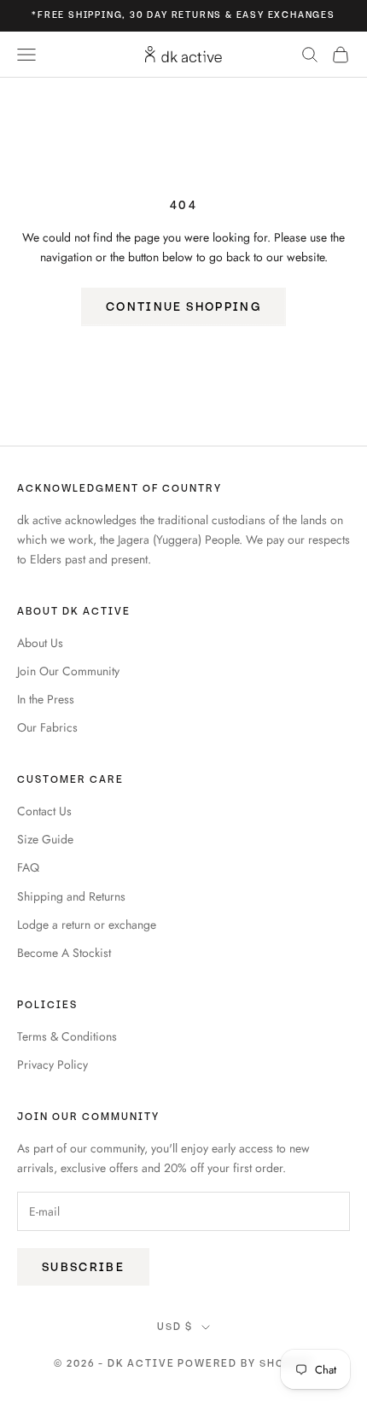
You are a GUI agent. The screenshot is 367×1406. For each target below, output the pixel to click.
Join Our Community (68, 671)
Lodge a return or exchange (86, 924)
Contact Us (44, 811)
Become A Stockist (64, 952)
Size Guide (45, 839)
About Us (40, 642)
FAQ (28, 867)
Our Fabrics (47, 727)
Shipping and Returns (71, 896)
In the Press (45, 699)
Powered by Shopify (245, 1363)
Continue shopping (183, 307)
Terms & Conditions (67, 1036)
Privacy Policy (52, 1064)
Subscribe (83, 1267)
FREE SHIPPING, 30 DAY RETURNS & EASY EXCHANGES (186, 14)
